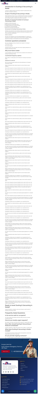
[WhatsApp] (35, 0)
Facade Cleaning (5, 380)
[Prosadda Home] (5, 3)
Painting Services (5, 387)
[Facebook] (30, 0)
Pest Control (4, 385)
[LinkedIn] (33, 0)
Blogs (22, 368)
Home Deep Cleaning (6, 379)
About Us (22, 363)
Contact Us (23, 370)
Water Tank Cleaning (5, 384)
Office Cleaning (4, 382)
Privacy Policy (23, 365)
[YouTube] (34, 0)
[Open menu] (35, 3)
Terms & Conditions (24, 367)
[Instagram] (31, 0)
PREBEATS (28, 391)
